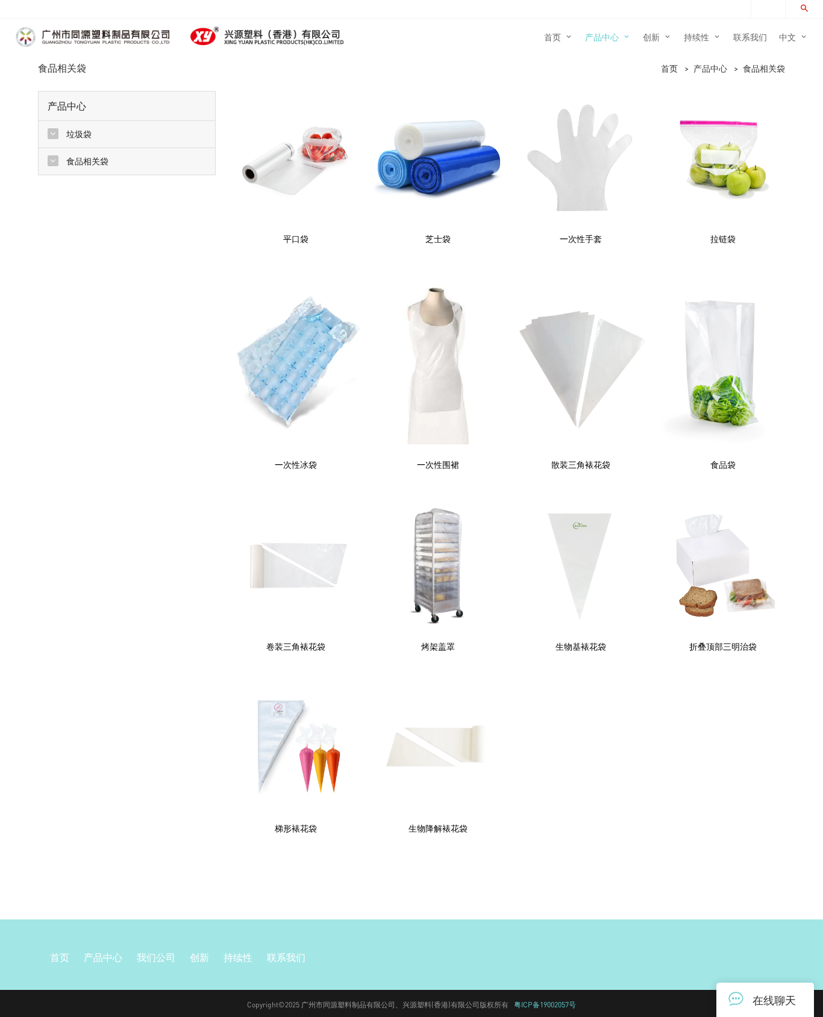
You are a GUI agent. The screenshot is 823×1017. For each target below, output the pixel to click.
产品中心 (710, 68)
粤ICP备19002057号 (545, 1004)
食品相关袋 (764, 68)
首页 (669, 68)
